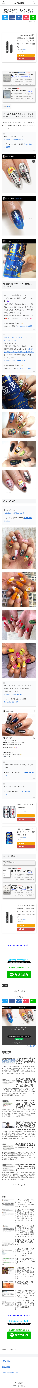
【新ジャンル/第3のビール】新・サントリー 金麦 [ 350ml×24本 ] (26, 832)
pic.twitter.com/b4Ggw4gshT (14, 513)
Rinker (24, 49)
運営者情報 (6, 1367)
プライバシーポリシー (10, 1373)
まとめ (5, 985)
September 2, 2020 (24, 368)
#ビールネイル (12, 352)
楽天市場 (21, 58)
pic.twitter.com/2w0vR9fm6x (14, 139)
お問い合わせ (6, 1361)
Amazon (21, 55)
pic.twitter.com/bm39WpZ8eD (14, 360)
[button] (34, 649)
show (8, 106)
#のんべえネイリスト (26, 352)
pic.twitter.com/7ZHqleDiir (13, 694)
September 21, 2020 (24, 326)
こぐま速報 (19, 3)
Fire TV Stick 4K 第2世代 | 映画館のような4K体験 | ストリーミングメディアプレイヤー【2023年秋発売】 (26, 41)
